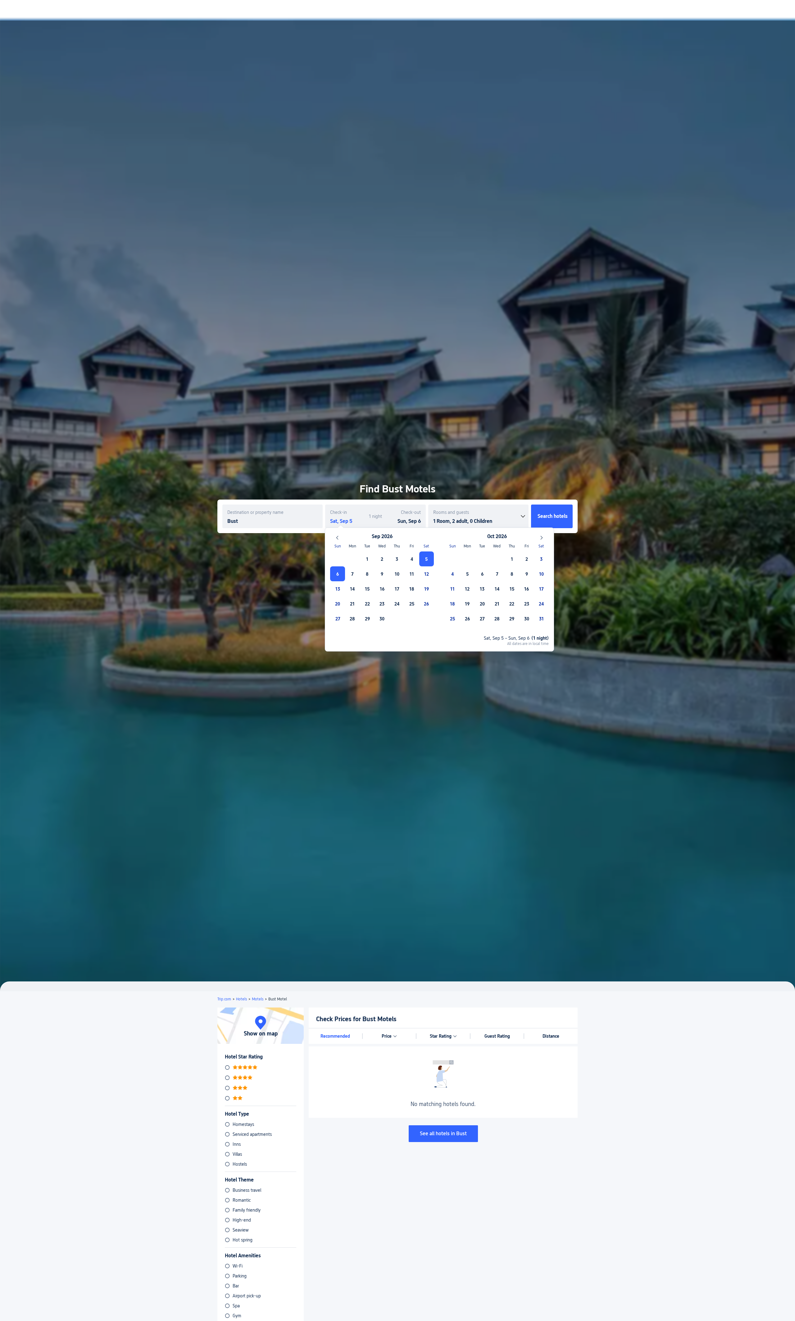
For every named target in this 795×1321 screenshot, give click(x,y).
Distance (551, 1036)
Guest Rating (497, 1036)
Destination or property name (255, 512)
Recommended (335, 1036)
